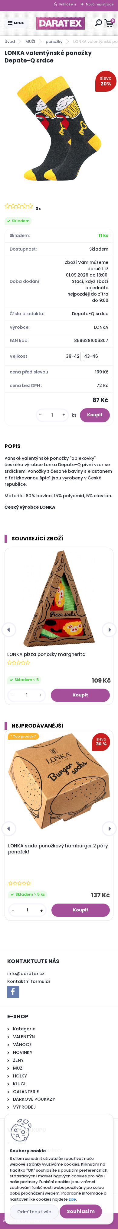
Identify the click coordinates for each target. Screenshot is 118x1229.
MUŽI (30, 41)
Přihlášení (67, 4)
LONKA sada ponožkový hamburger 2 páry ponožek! (58, 849)
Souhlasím (81, 1211)
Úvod (10, 41)
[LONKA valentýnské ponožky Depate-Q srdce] (59, 128)
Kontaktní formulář (29, 981)
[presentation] (8, 629)
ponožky (54, 41)
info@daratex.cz (25, 974)
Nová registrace (99, 4)
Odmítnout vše (34, 1212)
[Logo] (60, 23)
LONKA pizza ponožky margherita (46, 654)
